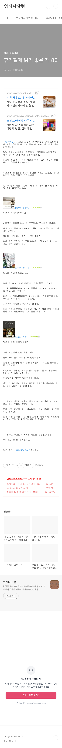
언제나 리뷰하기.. (15, 478)
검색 (48, 6)
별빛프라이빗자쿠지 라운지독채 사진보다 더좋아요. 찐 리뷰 (21, 120)
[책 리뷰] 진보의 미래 (17, 488)
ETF (6, 18)
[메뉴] (55, 6)
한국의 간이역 (22, 268)
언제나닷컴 (14, 6)
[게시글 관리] (17, 465)
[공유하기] (13, 465)
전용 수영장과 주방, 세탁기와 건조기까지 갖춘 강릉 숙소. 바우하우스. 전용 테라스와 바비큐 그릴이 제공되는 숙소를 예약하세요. (21, 103)
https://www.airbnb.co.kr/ (20, 93)
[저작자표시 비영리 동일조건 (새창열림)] (38, 465)
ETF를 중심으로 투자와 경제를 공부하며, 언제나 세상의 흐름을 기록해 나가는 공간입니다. (24, 588)
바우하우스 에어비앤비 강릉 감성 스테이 (21, 98)
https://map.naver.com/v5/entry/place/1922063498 (27, 116)
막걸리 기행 (21, 337)
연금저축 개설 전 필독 (27, 18)
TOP (55, 737)
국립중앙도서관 (10, 142)
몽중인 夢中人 (22, 208)
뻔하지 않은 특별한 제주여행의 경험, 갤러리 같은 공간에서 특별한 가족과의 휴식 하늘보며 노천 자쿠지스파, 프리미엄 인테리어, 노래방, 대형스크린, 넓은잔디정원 (21, 126)
